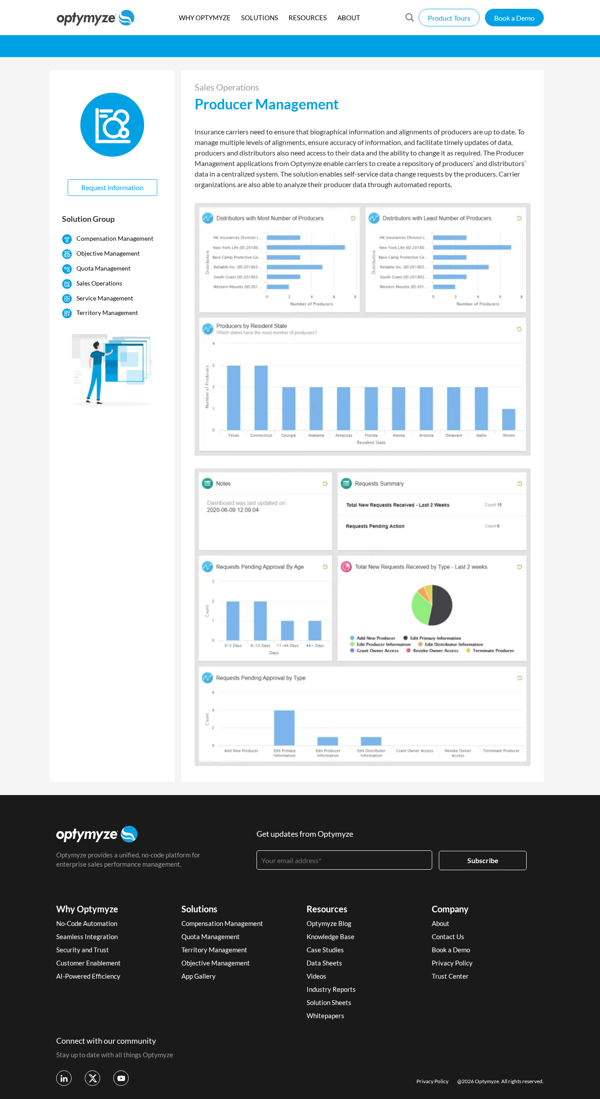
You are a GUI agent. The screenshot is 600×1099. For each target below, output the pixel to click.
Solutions (199, 909)
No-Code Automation (86, 923)
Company (450, 909)
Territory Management (107, 312)
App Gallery (198, 976)
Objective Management (108, 253)
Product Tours (449, 18)
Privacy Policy (452, 963)
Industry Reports (331, 989)
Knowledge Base (330, 936)
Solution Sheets (329, 1002)
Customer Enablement (88, 963)
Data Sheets (324, 963)
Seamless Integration (87, 936)
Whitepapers (325, 1015)
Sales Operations (99, 283)
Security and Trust (82, 950)
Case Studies (325, 950)
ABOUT (348, 18)
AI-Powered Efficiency (88, 976)
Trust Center (450, 976)
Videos (316, 976)
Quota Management (103, 268)
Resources (327, 909)
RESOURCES (308, 18)
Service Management (104, 298)
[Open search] (409, 17)
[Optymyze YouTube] (121, 1078)
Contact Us (448, 936)
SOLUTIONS (259, 18)
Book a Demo (514, 18)
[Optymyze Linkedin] (64, 1078)
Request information (112, 187)
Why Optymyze (87, 909)
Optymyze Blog (329, 923)
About (440, 923)
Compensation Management (114, 238)
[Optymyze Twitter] (92, 1078)
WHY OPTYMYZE (205, 18)
